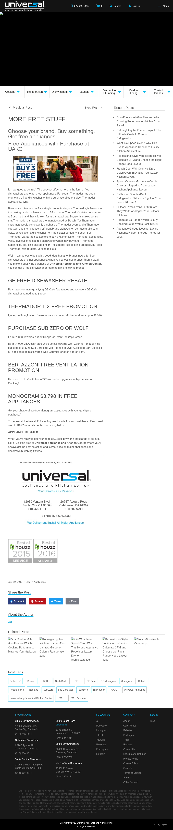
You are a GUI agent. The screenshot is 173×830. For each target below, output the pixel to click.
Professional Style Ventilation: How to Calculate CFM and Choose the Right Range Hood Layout (139, 160)
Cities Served (130, 782)
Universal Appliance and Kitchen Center (60, 443)
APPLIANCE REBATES (23, 432)
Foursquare (102, 749)
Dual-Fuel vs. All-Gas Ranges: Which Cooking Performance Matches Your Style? (139, 121)
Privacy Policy (130, 758)
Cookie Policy (130, 763)
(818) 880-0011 (23, 753)
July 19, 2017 (15, 582)
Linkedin (100, 753)
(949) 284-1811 (64, 737)
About (126, 720)
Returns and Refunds (134, 753)
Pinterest (101, 744)
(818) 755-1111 (23, 734)
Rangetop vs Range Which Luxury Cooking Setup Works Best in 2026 (137, 222)
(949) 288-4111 (64, 776)
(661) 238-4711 (23, 772)
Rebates (127, 730)
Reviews (127, 744)
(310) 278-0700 (64, 757)
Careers (127, 768)
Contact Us (129, 749)
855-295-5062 (119, 799)
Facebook (101, 725)
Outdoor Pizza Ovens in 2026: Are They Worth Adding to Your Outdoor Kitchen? (138, 211)
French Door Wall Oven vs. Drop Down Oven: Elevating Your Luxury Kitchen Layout (137, 173)
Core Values (129, 725)
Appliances (40, 582)
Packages (128, 735)
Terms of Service (132, 772)
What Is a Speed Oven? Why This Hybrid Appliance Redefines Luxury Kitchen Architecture (138, 147)
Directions (61, 724)
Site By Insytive (160, 824)
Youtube (100, 739)
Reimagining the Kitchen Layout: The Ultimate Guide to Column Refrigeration (139, 134)
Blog (28, 582)
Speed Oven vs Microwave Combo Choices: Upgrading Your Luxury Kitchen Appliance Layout (137, 185)
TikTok (99, 735)
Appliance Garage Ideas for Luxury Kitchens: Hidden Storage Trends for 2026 (138, 233)
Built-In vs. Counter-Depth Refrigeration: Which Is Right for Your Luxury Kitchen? (139, 198)
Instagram (101, 730)
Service (127, 777)
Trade (126, 739)
